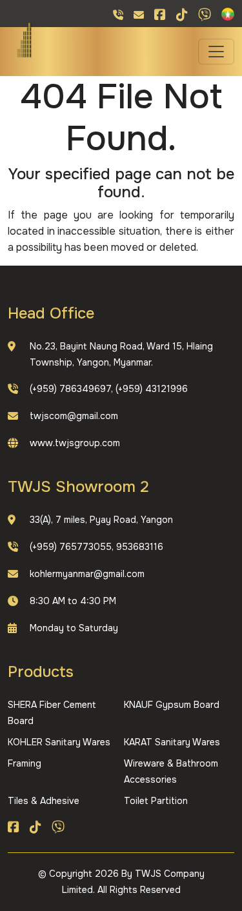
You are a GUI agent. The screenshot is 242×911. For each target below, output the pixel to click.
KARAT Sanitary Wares (172, 742)
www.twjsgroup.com (75, 443)
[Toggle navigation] (216, 51)
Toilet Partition (156, 801)
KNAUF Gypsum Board (171, 704)
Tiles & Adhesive (43, 801)
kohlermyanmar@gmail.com (87, 574)
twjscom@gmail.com (74, 416)
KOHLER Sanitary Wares (59, 742)
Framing (24, 763)
